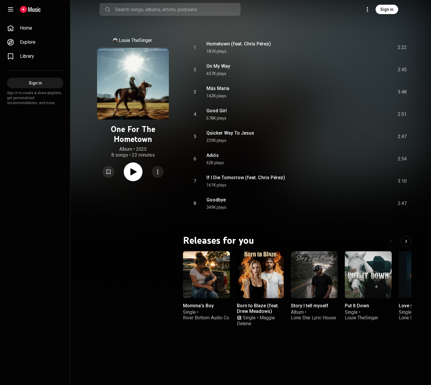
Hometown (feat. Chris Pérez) (238, 44)
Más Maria (217, 88)
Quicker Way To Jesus (230, 133)
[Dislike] (369, 47)
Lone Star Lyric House (313, 317)
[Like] (358, 47)
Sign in (386, 9)
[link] (35, 28)
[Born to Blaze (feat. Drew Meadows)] (260, 274)
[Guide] (10, 9)
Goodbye (216, 200)
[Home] (30, 9)
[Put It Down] (368, 274)
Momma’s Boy (198, 305)
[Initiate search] (107, 9)
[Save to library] (108, 171)
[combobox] (177, 9)
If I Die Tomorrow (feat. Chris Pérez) (245, 177)
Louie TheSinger (135, 40)
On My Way (218, 66)
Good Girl (216, 110)
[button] (108, 172)
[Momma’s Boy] (206, 274)
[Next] (406, 241)
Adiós (212, 155)
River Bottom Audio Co (206, 317)
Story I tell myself (309, 305)
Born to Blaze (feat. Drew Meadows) (258, 308)
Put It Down (357, 305)
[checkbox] (402, 47)
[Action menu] (158, 172)
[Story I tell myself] (314, 274)
